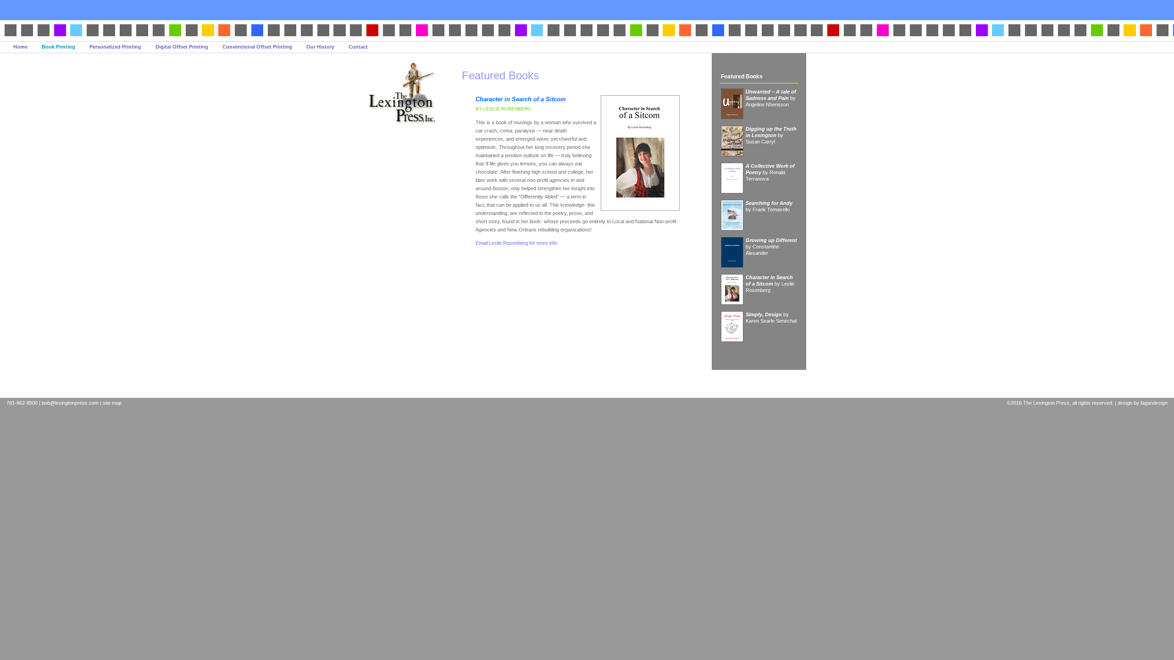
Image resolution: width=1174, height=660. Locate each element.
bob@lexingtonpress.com (70, 403)
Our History (320, 47)
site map (112, 403)
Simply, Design (764, 314)
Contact (358, 47)
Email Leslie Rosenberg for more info (516, 243)
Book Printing (58, 47)
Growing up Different (771, 240)
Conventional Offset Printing (257, 47)
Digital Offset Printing (181, 47)
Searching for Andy (769, 203)
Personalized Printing (115, 47)
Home (20, 47)
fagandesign (1154, 403)
